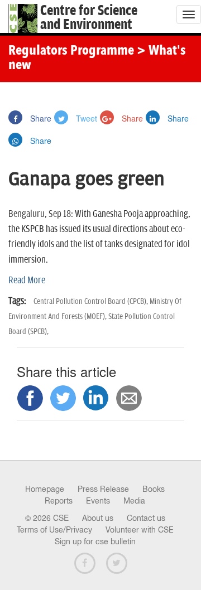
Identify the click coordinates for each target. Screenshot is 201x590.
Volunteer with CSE (140, 529)
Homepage (44, 489)
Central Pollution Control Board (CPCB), (92, 301)
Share (39, 118)
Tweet (85, 118)
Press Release (103, 489)
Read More (26, 280)
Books (153, 489)
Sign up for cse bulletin (95, 541)
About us (97, 518)
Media (134, 500)
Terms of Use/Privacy (54, 529)
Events (98, 500)
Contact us (146, 518)
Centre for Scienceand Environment (88, 18)
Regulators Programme (71, 51)
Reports (59, 500)
